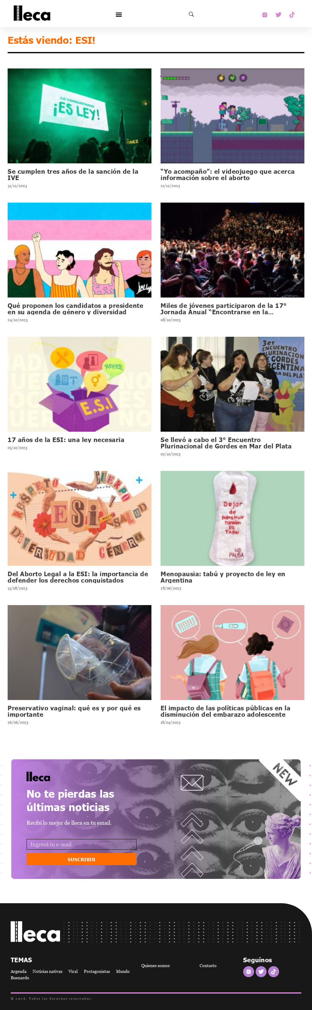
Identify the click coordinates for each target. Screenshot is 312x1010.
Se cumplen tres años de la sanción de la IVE (73, 174)
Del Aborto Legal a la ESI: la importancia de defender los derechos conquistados (78, 576)
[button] (119, 14)
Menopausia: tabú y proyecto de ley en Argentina (223, 576)
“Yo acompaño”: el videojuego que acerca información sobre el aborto (228, 174)
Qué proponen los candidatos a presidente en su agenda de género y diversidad (75, 308)
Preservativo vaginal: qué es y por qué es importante (74, 711)
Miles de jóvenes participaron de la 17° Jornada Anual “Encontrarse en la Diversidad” (224, 311)
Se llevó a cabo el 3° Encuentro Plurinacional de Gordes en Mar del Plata (226, 442)
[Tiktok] (292, 15)
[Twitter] (278, 15)
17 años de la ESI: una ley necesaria (66, 439)
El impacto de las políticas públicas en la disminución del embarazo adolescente (225, 711)
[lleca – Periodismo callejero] (54, 776)
